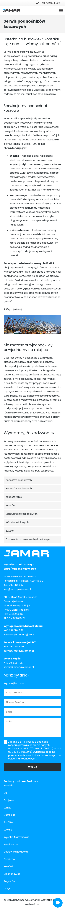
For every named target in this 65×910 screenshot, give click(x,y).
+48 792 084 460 (14, 646)
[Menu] (61, 10)
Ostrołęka (9, 815)
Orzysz (8, 888)
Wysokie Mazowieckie (16, 837)
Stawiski (8, 785)
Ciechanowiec (12, 874)
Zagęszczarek (14, 497)
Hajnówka (9, 866)
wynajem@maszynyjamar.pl (20, 634)
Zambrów (9, 859)
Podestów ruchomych (19, 480)
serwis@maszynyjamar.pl (19, 651)
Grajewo (9, 800)
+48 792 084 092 (13, 585)
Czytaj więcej (14, 309)
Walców (10, 505)
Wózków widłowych (17, 522)
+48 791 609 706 (13, 663)
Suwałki (8, 829)
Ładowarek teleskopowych (21, 514)
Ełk (5, 793)
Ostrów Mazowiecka (16, 851)
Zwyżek (10, 530)
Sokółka (8, 822)
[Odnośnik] (11, 10)
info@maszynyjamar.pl (17, 589)
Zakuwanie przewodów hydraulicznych (28, 539)
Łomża (7, 807)
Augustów (9, 881)
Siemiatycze (11, 844)
